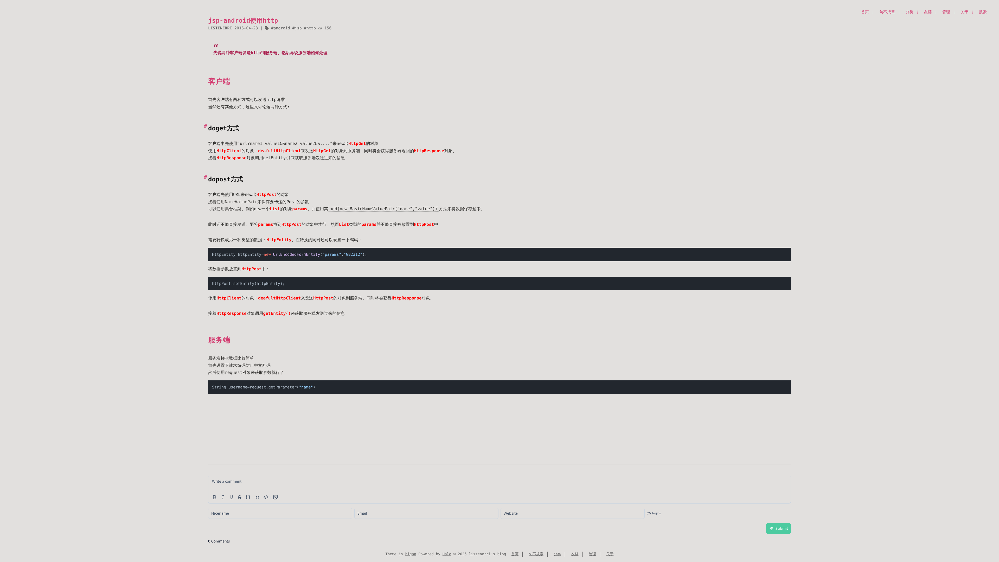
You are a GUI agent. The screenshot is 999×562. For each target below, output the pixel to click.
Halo (447, 554)
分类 (909, 12)
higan (410, 554)
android (281, 28)
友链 (928, 12)
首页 (865, 12)
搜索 (983, 12)
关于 (964, 12)
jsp (298, 28)
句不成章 (887, 12)
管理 (946, 12)
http (311, 28)
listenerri (220, 28)
